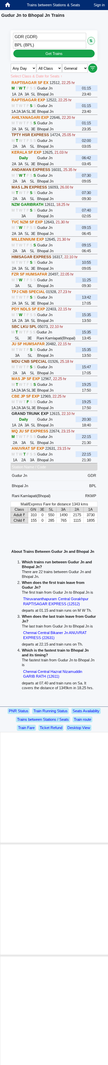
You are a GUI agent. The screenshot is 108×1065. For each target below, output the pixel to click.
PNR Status (18, 711)
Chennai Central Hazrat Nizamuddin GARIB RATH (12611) (52, 674)
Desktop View (78, 728)
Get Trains (54, 53)
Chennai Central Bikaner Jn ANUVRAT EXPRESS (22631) (55, 635)
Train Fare (26, 728)
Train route (82, 719)
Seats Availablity (86, 711)
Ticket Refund (51, 728)
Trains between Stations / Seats (43, 719)
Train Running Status (50, 711)
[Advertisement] (54, 787)
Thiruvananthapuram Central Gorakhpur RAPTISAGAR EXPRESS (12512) (55, 601)
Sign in (99, 5)
